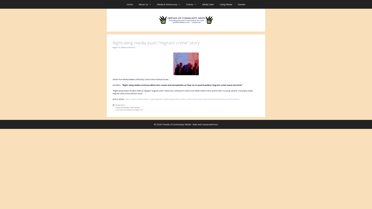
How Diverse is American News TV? (129, 110)
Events (189, 4)
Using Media (226, 4)
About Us (143, 4)
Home (130, 4)
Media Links (208, 4)
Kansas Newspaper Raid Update (128, 107)
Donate (241, 4)
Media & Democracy (167, 4)
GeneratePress (210, 124)
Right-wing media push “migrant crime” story (156, 43)
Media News (120, 105)
